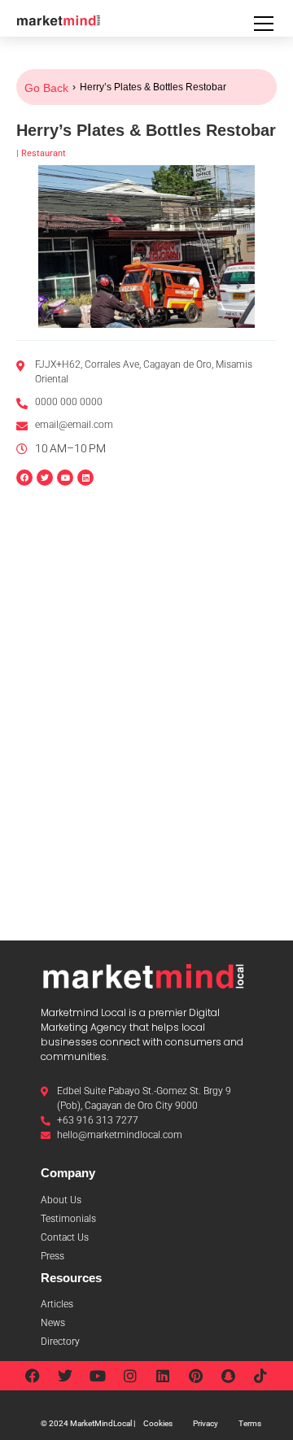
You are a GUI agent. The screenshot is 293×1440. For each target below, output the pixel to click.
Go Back (46, 87)
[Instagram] (130, 1375)
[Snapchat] (228, 1375)
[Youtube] (97, 1375)
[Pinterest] (195, 1375)
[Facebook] (32, 1375)
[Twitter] (65, 1375)
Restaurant (43, 153)
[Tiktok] (260, 1375)
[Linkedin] (85, 477)
